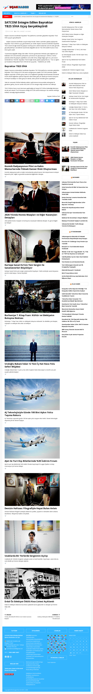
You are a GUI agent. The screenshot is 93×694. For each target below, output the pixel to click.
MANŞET (22, 31)
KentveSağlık (36, 666)
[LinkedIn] (8, 657)
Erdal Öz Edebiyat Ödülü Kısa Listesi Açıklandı (29, 601)
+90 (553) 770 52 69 (11, 647)
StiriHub (34, 681)
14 (70, 647)
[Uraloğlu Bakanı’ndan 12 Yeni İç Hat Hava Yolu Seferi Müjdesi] (32, 345)
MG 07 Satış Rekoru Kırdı (70, 273)
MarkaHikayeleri (39, 656)
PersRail (28, 679)
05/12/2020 (10, 31)
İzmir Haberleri (51, 662)
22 (73, 650)
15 (73, 647)
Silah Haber (76, 284)
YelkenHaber (29, 647)
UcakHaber (29, 649)
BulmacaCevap (30, 662)
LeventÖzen (29, 641)
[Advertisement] (32, 117)
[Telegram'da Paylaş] (47, 100)
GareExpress (35, 675)
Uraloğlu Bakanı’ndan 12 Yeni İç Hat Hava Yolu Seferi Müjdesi (30, 365)
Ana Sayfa (7, 13)
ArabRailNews (30, 677)
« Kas (70, 655)
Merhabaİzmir (30, 645)
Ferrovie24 (29, 681)
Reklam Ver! (42, 13)
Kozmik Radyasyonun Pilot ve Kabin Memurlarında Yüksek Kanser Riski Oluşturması (31, 167)
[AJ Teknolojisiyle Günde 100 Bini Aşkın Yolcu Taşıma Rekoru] (32, 394)
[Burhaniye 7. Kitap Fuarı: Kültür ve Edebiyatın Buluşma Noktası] (32, 296)
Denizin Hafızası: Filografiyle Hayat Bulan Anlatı (31, 508)
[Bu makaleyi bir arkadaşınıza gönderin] (27, 100)
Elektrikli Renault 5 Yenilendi (71, 270)
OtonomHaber (76, 232)
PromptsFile (37, 683)
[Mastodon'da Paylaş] (42, 100)
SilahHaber (29, 650)
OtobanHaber (37, 654)
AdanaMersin (38, 643)
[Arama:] (79, 16)
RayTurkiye (36, 664)
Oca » (74, 655)
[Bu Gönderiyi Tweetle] (12, 100)
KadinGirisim (36, 641)
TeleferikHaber (30, 637)
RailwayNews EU (30, 684)
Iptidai (41, 649)
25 (83, 650)
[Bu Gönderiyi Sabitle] (22, 100)
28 (70, 653)
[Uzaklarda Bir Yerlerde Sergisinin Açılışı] (32, 536)
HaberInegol (29, 654)
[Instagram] (11, 657)
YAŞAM (33, 13)
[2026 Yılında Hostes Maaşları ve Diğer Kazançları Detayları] (32, 196)
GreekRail (41, 679)
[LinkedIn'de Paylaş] (17, 100)
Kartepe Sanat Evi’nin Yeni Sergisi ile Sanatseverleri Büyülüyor (24, 266)
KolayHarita (29, 664)
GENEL (18, 31)
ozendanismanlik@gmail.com (15, 648)
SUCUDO (28, 635)
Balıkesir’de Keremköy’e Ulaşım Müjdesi (75, 218)
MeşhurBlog (29, 669)
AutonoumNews (36, 673)
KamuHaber (37, 647)
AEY (33, 656)
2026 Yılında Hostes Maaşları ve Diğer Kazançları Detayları (31, 216)
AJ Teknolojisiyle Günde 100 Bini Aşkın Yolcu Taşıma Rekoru (29, 414)
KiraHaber (29, 656)
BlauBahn (28, 675)
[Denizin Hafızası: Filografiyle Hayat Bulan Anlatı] (32, 489)
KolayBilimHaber (30, 652)
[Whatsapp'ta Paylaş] (37, 100)
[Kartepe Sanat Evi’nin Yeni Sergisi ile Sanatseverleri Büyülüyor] (32, 246)
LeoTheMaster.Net (38, 650)
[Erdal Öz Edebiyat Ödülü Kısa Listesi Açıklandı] (32, 583)
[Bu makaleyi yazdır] (32, 100)
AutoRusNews (30, 683)
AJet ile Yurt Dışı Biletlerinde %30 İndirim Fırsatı (31, 460)
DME (38, 681)
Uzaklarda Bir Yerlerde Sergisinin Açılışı (26, 555)
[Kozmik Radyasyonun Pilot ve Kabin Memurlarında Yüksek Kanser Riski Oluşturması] (32, 148)
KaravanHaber (38, 645)
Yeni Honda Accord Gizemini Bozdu (73, 262)
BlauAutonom (34, 679)
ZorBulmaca (29, 666)
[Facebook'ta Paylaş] (7, 100)
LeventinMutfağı (30, 667)
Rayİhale (37, 667)
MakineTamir (36, 649)
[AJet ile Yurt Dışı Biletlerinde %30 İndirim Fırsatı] (32, 442)
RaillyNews (29, 673)
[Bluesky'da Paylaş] (51, 100)
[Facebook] (6, 657)
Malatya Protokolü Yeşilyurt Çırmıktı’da (74, 221)
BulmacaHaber (30, 658)
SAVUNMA (28, 31)
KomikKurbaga (39, 662)
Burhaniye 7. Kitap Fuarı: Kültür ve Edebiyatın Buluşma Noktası (29, 317)
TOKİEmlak (36, 669)
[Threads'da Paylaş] (56, 100)
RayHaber (76, 177)
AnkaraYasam (30, 643)
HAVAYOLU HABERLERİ (20, 13)
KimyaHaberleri (38, 639)
